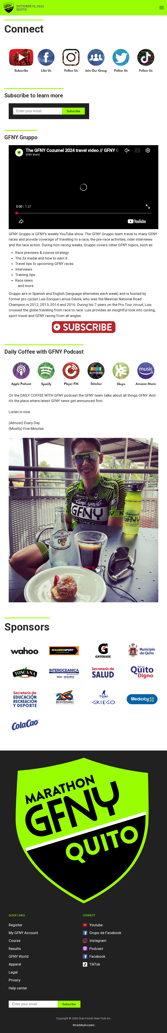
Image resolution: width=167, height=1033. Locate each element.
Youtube (96, 925)
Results (15, 948)
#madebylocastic (84, 1025)
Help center (18, 988)
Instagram (97, 940)
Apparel (15, 964)
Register (15, 925)
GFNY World (18, 956)
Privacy (14, 980)
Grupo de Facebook (105, 933)
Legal (13, 972)
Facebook (97, 956)
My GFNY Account (23, 933)
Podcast (96, 948)
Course (14, 940)
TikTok (94, 964)
